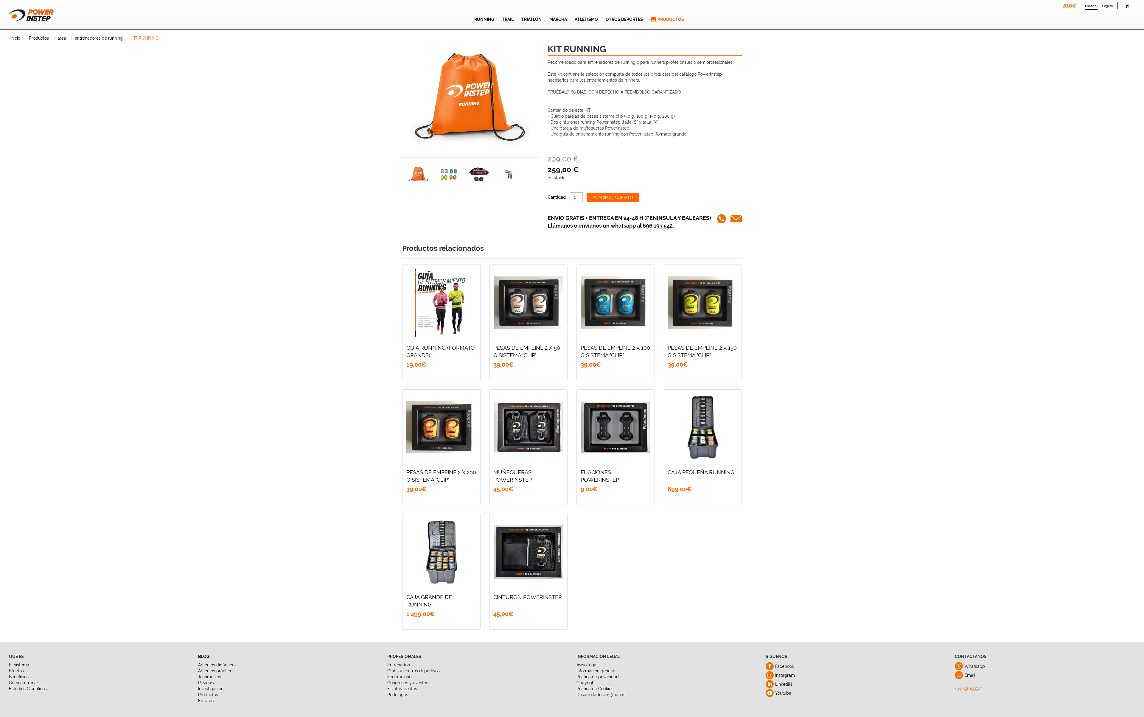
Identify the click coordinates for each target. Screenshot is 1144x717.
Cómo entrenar (23, 682)
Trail (508, 19)
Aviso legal (587, 664)
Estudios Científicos (28, 688)
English (1107, 6)
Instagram (785, 675)
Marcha (558, 19)
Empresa (207, 700)
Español (1091, 6)
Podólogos (397, 694)
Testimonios (209, 676)
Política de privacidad (597, 676)
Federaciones (400, 676)
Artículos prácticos (216, 670)
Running (484, 19)
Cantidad (557, 197)
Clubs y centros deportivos (413, 670)
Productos (671, 19)
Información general (595, 670)
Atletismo (586, 19)
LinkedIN (783, 684)
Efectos (16, 670)
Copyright (586, 682)
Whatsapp (974, 666)
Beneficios (19, 676)
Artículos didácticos (217, 664)
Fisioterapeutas (402, 688)
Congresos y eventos (407, 682)
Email (969, 675)
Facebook (784, 666)
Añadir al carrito (613, 197)
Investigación (210, 688)
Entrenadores (400, 664)
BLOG (203, 656)
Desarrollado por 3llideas (600, 694)
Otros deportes (624, 19)
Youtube (783, 693)
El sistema (19, 664)
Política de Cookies (594, 688)
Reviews (206, 682)
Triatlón (531, 19)
